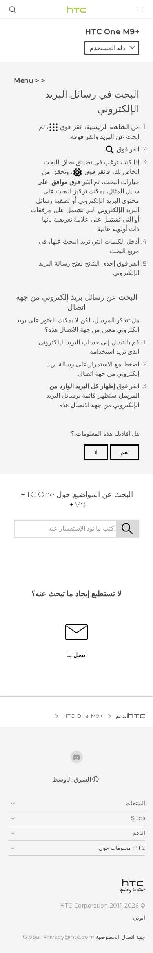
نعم (124, 452)
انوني (139, 917)
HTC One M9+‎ (83, 715)
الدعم (122, 715)
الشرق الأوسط (71, 779)
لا (96, 452)
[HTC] (76, 9)
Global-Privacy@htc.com (59, 936)
